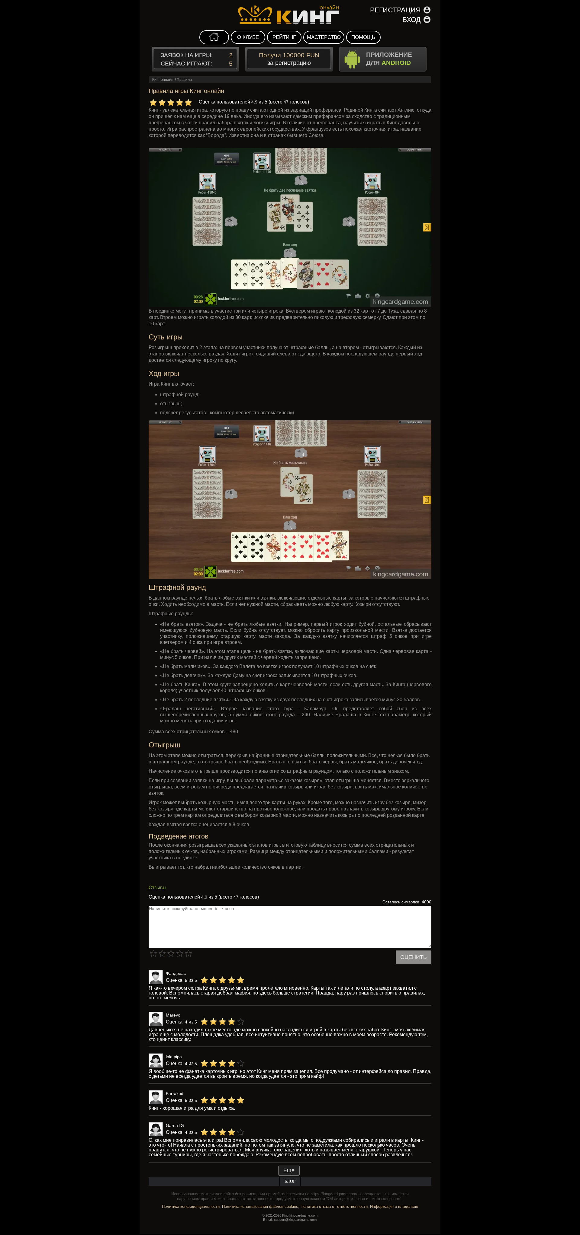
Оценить (413, 957)
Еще (289, 1170)
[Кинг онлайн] (290, 15)
